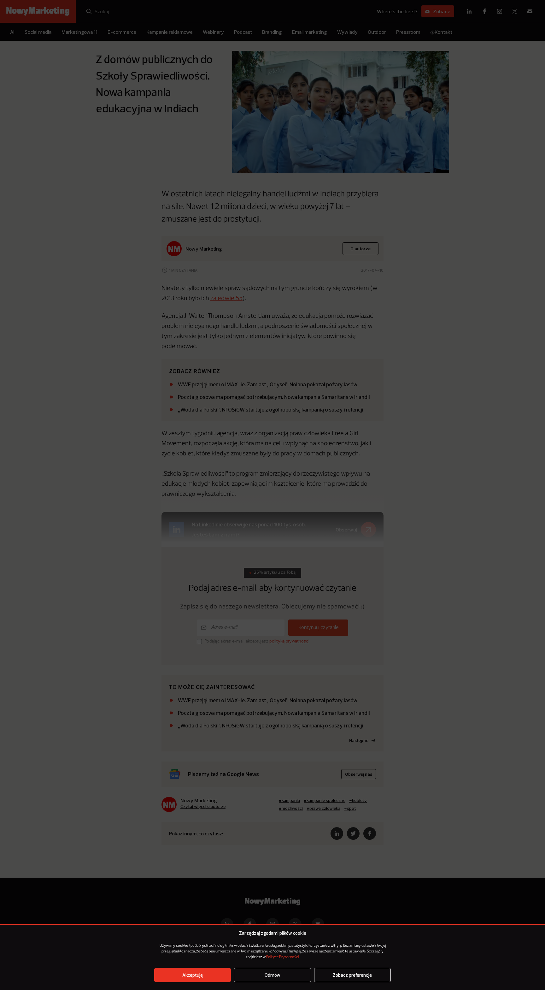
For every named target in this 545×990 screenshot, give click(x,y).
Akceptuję (192, 975)
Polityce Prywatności (282, 957)
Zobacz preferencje (352, 975)
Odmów (272, 975)
